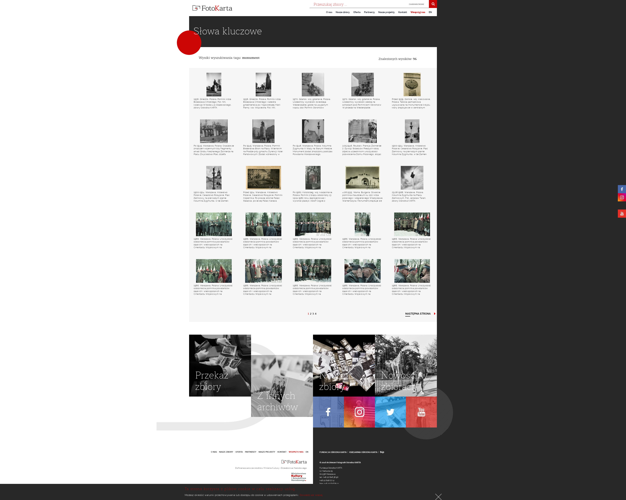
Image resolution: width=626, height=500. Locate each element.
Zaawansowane (416, 4)
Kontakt (402, 12)
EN (430, 12)
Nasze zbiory (343, 12)
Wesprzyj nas (417, 12)
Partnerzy (369, 12)
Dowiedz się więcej (311, 495)
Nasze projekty (386, 12)
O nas (329, 12)
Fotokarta (212, 8)
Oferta (356, 12)
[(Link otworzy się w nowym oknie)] (622, 189)
